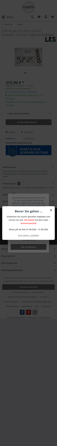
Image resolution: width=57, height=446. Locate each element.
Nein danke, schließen (28, 235)
